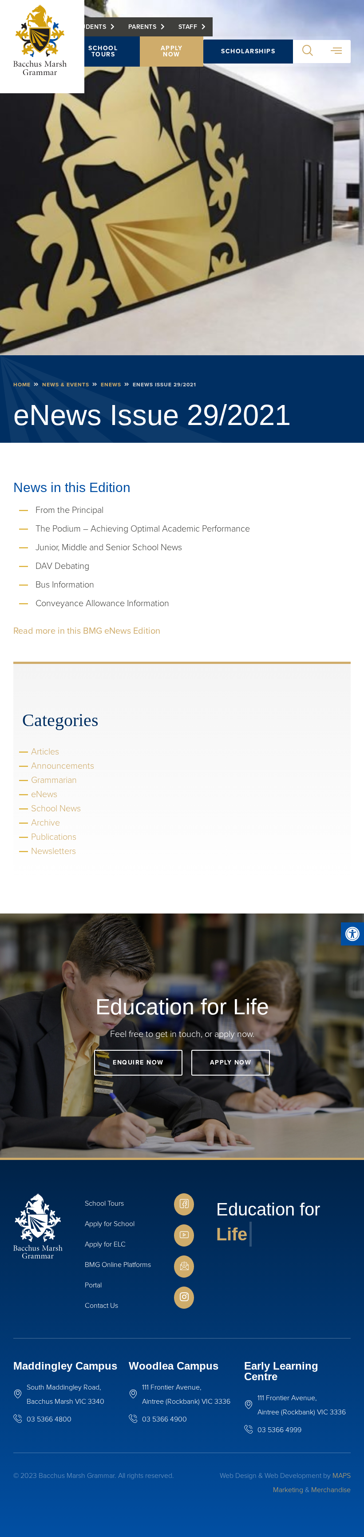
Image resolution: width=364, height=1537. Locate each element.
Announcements (62, 765)
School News (56, 808)
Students (89, 27)
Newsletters (53, 851)
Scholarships (248, 51)
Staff (188, 27)
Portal (93, 1285)
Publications (53, 836)
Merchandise (331, 1490)
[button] (352, 933)
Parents (142, 27)
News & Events (65, 385)
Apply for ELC (105, 1244)
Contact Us (101, 1305)
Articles (45, 751)
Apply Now (172, 51)
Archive (45, 822)
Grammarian (54, 779)
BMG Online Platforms (118, 1264)
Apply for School (110, 1224)
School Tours (103, 51)
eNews (111, 385)
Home (22, 385)
